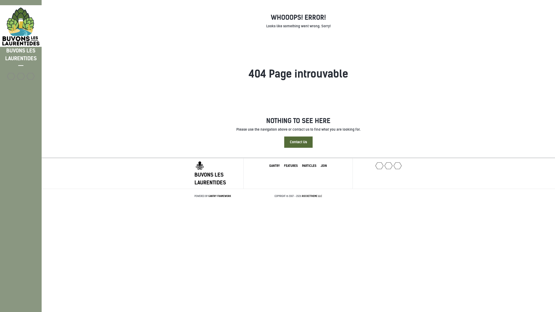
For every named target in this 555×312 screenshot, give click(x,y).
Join (324, 166)
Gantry (274, 166)
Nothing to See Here (298, 121)
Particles (309, 166)
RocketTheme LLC (312, 196)
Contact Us (298, 142)
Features (291, 166)
